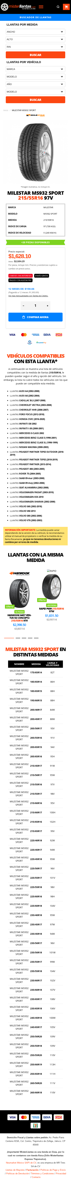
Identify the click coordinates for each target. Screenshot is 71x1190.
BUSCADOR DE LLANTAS (35, 17)
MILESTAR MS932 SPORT (19, 672)
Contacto (36, 1177)
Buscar (35, 55)
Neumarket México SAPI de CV (21, 1163)
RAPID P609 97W (19, 610)
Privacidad (61, 1173)
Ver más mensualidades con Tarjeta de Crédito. (28, 295)
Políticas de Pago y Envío (53, 1170)
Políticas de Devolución (17, 1173)
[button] (6, 638)
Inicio (5, 110)
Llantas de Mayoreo (15, 1170)
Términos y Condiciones (42, 1173)
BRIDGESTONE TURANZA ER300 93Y (52, 618)
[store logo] (18, 7)
